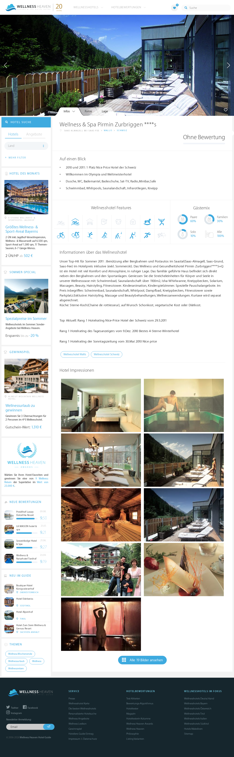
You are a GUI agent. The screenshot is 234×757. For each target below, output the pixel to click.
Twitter (14, 707)
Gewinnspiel (75, 728)
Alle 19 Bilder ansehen (146, 660)
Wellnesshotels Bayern (195, 703)
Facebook (32, 707)
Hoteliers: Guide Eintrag (81, 733)
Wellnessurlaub (16, 661)
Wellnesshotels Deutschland (199, 698)
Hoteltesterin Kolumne (138, 718)
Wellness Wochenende (20, 654)
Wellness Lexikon (77, 723)
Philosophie (132, 733)
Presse (72, 698)
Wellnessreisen (16, 668)
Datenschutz (90, 738)
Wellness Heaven (135, 728)
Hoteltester (132, 708)
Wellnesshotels (86, 7)
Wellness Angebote (79, 718)
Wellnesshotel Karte (79, 703)
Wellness (36, 661)
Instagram (16, 713)
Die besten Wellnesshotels (82, 708)
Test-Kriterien (133, 698)
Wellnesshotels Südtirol (196, 723)
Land (11, 146)
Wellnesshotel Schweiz (106, 354)
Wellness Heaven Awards (139, 723)
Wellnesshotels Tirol (194, 713)
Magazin (130, 713)
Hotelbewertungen (126, 7)
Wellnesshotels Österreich (197, 708)
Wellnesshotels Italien (195, 718)
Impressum (74, 738)
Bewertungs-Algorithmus (139, 703)
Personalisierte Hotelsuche (82, 713)
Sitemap (188, 733)
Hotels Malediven (193, 728)
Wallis (108, 130)
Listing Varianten (135, 738)
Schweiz (122, 130)
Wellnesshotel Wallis (74, 354)
